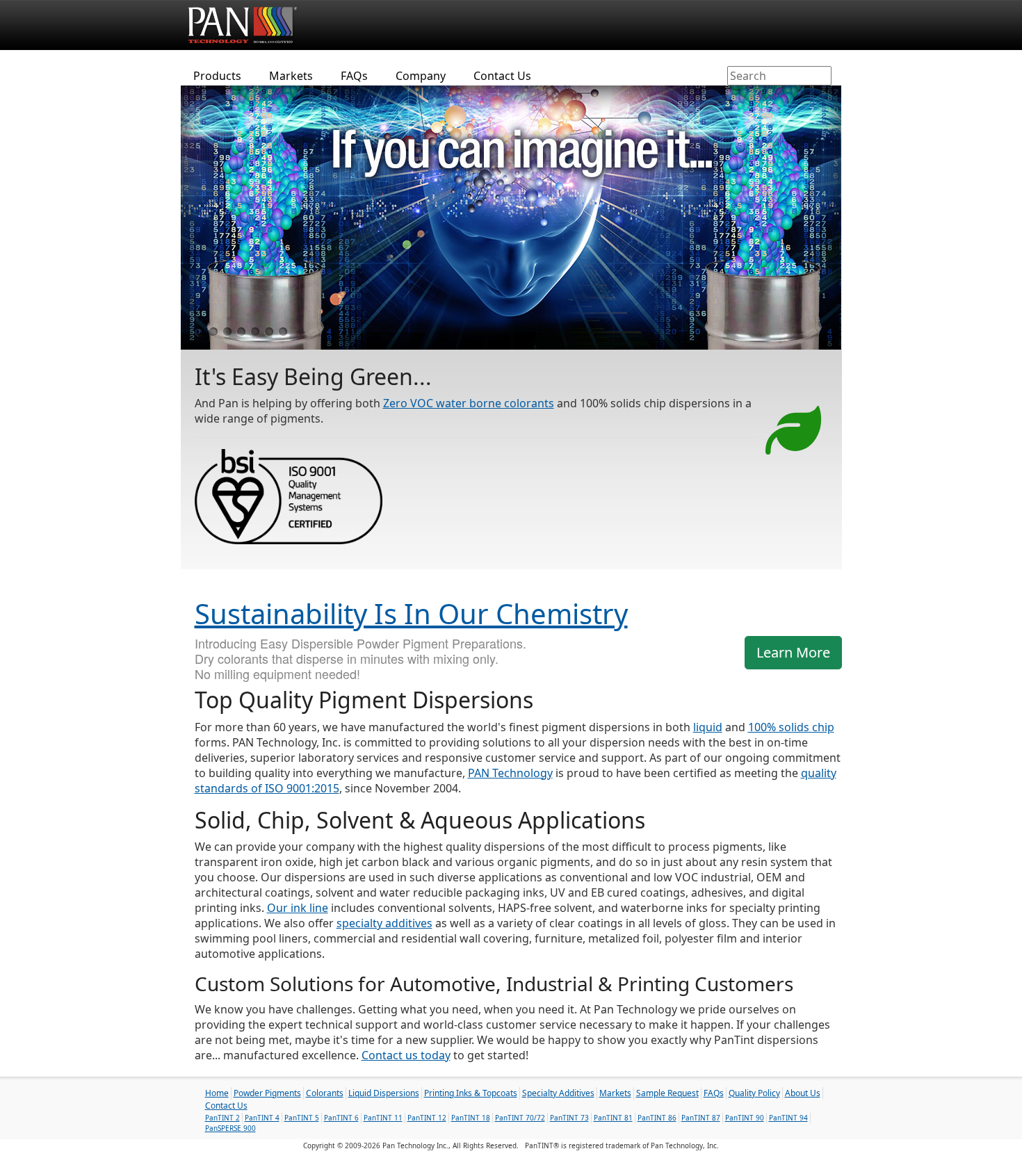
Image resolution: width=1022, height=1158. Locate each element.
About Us (802, 1093)
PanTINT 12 (426, 1118)
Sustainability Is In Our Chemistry (411, 613)
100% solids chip (791, 727)
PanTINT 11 (383, 1118)
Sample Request (667, 1093)
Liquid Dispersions (383, 1093)
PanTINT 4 (262, 1118)
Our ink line (297, 907)
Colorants (324, 1093)
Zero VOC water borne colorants (468, 403)
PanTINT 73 (569, 1118)
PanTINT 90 (744, 1118)
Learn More (793, 652)
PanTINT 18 (470, 1118)
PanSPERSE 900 (230, 1128)
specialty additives (384, 923)
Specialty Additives (558, 1093)
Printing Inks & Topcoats (470, 1093)
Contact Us (502, 75)
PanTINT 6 (341, 1118)
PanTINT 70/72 (520, 1118)
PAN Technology (510, 773)
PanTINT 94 (788, 1118)
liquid (707, 727)
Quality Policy (754, 1093)
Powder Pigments (267, 1093)
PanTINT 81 (613, 1118)
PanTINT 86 (657, 1118)
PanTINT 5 (301, 1118)
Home (217, 1093)
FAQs (354, 75)
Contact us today (406, 1055)
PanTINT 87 (700, 1118)
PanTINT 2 (222, 1118)
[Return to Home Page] (246, 24)
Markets (291, 75)
